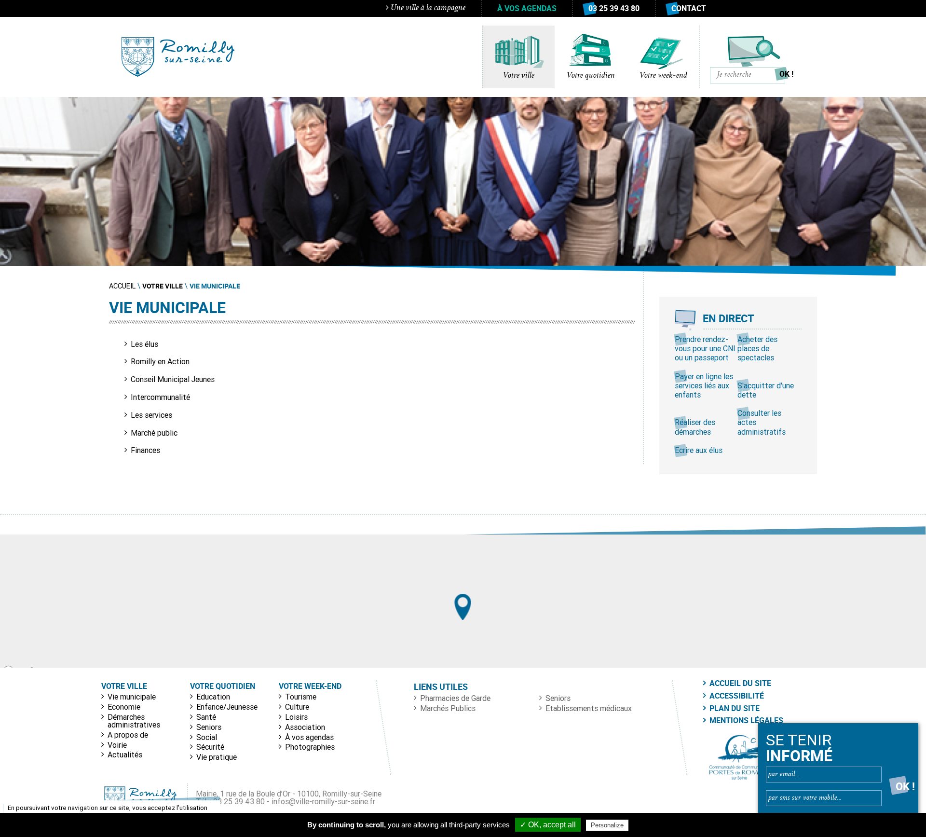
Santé (206, 717)
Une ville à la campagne (427, 8)
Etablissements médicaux (588, 708)
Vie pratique (216, 757)
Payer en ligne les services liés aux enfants (704, 385)
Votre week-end (663, 76)
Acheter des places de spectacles (757, 348)
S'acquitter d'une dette (765, 390)
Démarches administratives (134, 720)
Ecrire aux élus (698, 450)
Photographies (310, 747)
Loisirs (296, 717)
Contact (688, 8)
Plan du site (734, 708)
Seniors (208, 727)
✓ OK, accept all (548, 825)
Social (206, 737)
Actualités (125, 754)
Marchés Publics (448, 708)
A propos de (128, 735)
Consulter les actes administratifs (761, 422)
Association (305, 727)
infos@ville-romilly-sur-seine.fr (323, 801)
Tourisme (300, 696)
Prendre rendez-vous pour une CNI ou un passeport (705, 348)
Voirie (117, 745)
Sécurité (210, 747)
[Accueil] (178, 57)
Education (213, 696)
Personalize (607, 825)
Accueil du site (740, 683)
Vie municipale (132, 696)
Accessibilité (736, 696)
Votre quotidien (591, 76)
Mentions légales (746, 720)
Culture (297, 707)
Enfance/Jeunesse (227, 707)
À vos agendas (527, 8)
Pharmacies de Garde (455, 698)
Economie (124, 707)
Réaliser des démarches (695, 426)
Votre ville (518, 76)
